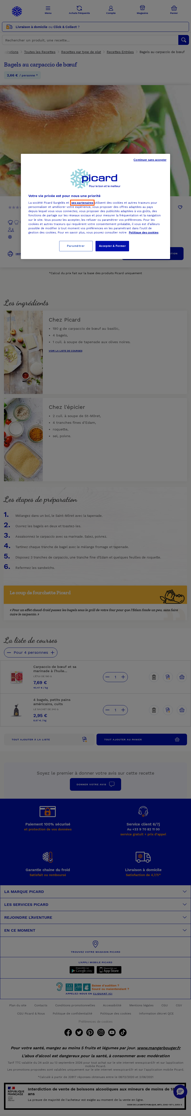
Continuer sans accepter (150, 159)
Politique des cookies (143, 232)
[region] (95, 206)
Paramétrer (76, 246)
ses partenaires (82, 202)
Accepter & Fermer (112, 245)
